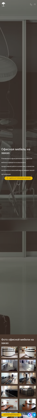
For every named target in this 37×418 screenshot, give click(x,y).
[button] (35, 4)
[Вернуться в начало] (3, 4)
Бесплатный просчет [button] (11, 415)
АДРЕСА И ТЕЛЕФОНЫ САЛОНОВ (19, 178)
